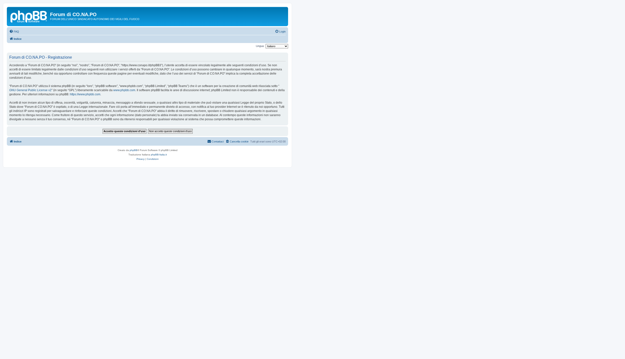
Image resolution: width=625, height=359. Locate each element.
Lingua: (260, 45)
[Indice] (29, 16)
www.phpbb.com (124, 90)
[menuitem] (14, 31)
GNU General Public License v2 (30, 90)
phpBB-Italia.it (159, 154)
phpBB (133, 150)
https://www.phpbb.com (85, 94)
